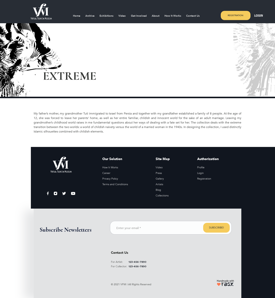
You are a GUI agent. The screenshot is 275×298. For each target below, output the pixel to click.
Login (258, 15)
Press (159, 173)
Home (76, 16)
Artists (159, 184)
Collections (162, 195)
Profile (200, 167)
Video (122, 16)
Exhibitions (106, 16)
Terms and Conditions (115, 184)
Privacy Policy (110, 178)
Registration (235, 15)
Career (106, 173)
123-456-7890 (137, 262)
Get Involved (139, 16)
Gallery (160, 178)
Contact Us (193, 16)
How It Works (172, 16)
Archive (89, 16)
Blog (158, 190)
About (155, 16)
